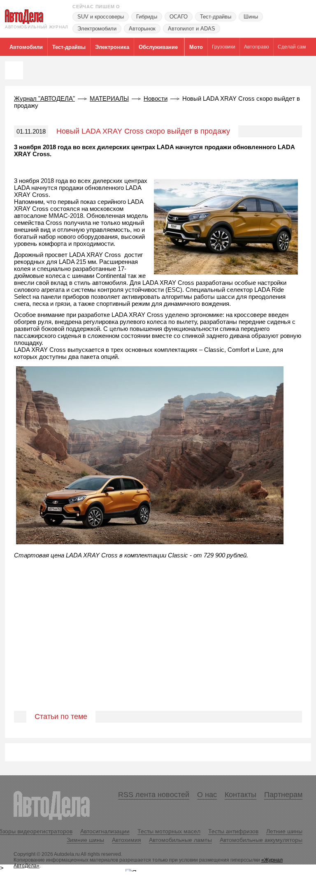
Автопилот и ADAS (191, 28)
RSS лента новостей (153, 794)
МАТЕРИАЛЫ (109, 98)
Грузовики (223, 47)
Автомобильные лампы (180, 840)
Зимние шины (85, 840)
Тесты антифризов (233, 831)
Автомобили (26, 47)
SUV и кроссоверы (100, 17)
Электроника (112, 47)
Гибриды (146, 17)
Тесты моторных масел (168, 831)
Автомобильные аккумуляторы (261, 840)
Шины (251, 17)
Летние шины (284, 831)
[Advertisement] (158, 647)
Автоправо (256, 47)
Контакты (240, 794)
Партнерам (283, 794)
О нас (207, 794)
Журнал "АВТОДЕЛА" (44, 98)
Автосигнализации (105, 831)
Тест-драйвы (215, 17)
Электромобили (96, 28)
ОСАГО (179, 17)
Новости (155, 98)
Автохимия (126, 840)
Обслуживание (158, 47)
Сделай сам (292, 47)
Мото (196, 47)
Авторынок (142, 28)
